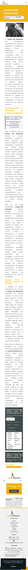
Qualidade (14, 526)
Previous (4, 480)
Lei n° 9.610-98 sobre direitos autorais (14, 506)
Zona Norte (9, 422)
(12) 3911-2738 (14, 123)
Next (20, 480)
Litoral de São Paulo (11, 430)
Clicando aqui (15, 127)
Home (14, 521)
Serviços (14, 524)
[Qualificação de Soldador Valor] (14, 475)
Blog (14, 528)
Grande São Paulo (11, 427)
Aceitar (13, 566)
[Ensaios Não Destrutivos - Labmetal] (5, 2)
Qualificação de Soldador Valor (14, 486)
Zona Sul (9, 424)
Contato (14, 530)
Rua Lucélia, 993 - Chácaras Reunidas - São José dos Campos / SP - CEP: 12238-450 (14, 550)
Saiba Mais (14, 491)
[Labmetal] (14, 513)
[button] (26, 2)
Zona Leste (16, 424)
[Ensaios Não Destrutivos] (14, 30)
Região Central (10, 419)
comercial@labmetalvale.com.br (14, 543)
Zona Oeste (17, 422)
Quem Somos (14, 523)
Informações (14, 532)
